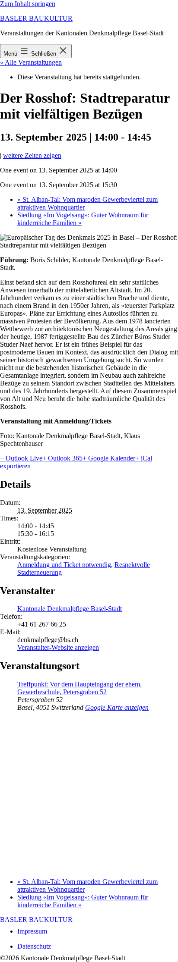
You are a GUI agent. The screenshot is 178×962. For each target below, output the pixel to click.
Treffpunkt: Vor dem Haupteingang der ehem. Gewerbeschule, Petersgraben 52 (79, 688)
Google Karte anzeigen (117, 707)
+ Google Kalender (109, 458)
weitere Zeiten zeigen (32, 155)
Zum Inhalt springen (27, 3)
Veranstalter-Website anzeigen (58, 647)
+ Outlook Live (21, 458)
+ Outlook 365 (62, 458)
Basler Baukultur (36, 18)
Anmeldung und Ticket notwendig (64, 564)
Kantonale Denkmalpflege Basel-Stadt (69, 608)
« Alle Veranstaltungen (31, 62)
